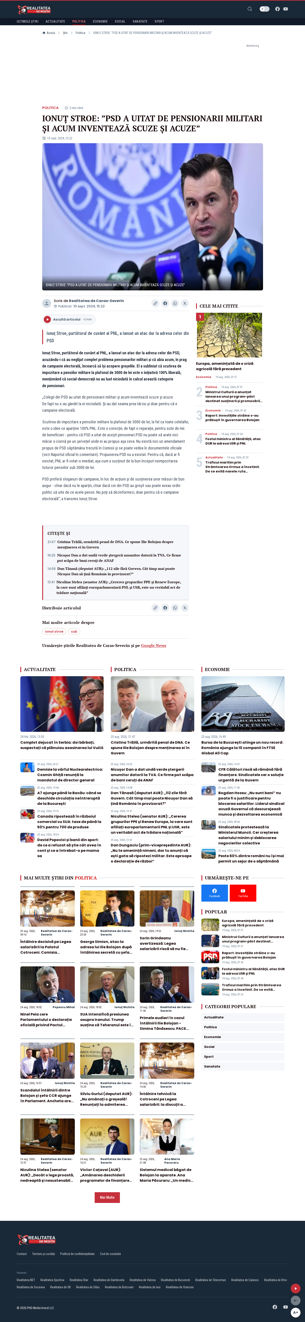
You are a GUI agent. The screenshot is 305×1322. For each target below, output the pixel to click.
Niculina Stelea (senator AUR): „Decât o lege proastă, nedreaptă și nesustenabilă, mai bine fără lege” (47, 1177)
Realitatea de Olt (60, 1287)
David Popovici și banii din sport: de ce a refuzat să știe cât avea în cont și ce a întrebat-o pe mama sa (69, 847)
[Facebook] (277, 9)
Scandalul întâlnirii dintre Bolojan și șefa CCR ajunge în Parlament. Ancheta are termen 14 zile (45, 1098)
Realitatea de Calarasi (245, 1280)
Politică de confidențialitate (77, 1254)
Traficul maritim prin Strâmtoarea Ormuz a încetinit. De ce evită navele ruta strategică (232, 469)
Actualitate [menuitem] (55, 21)
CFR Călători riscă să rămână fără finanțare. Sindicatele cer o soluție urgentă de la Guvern (251, 775)
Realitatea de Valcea (143, 1280)
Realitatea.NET (26, 1280)
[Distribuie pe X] (185, 303)
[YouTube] (285, 9)
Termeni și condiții (43, 1254)
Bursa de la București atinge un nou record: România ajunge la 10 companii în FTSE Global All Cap (242, 748)
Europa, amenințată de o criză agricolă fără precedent (224, 366)
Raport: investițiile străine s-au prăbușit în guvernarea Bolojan (232, 417)
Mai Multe (107, 1197)
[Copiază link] (155, 303)
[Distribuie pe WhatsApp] (175, 303)
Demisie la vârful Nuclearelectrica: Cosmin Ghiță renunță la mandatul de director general (70, 775)
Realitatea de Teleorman (210, 1280)
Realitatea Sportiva (52, 1280)
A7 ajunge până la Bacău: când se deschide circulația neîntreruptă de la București (69, 798)
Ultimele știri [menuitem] (27, 21)
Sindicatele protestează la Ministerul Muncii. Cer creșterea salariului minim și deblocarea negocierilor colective (248, 835)
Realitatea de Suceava (31, 1287)
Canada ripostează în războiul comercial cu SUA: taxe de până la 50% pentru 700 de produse (69, 822)
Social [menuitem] (120, 21)
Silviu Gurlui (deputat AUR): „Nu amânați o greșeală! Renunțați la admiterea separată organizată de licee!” (106, 1104)
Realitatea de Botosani (119, 1287)
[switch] (264, 9)
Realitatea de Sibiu (88, 1287)
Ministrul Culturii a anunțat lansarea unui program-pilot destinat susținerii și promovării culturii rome (232, 399)
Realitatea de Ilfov (275, 1280)
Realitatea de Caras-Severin (96, 300)
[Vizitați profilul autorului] (46, 303)
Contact (22, 1254)
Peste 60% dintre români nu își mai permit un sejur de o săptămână (251, 858)
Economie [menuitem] (100, 21)
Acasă (51, 33)
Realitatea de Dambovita (109, 1280)
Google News (153, 645)
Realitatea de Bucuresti (175, 1280)
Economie (203, 377)
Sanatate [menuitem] (140, 21)
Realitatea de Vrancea (180, 1287)
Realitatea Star (79, 1280)
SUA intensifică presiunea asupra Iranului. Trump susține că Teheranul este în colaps (106, 1022)
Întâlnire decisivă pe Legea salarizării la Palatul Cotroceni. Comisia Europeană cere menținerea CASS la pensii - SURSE (46, 952)
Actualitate (214, 457)
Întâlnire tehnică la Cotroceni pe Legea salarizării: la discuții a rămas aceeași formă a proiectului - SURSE (162, 1104)
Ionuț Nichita (184, 931)
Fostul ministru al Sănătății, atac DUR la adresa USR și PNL (233, 441)
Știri (65, 33)
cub (74, 631)
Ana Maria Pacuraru (172, 1161)
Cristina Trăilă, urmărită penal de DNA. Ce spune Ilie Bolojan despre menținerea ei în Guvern (115, 544)
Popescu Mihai (64, 1007)
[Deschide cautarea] (249, 8)
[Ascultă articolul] (296, 1288)
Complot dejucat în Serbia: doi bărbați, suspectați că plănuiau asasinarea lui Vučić (62, 745)
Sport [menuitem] (159, 21)
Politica (80, 33)
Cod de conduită (110, 1254)
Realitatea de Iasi (150, 1287)
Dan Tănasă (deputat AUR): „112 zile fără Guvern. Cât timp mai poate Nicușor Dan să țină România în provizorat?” (116, 571)
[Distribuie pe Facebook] (165, 303)
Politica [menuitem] (79, 21)
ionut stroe (54, 631)
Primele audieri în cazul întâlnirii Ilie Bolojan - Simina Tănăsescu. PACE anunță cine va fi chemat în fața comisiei (166, 1028)
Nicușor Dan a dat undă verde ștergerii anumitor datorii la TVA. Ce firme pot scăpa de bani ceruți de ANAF (119, 558)
